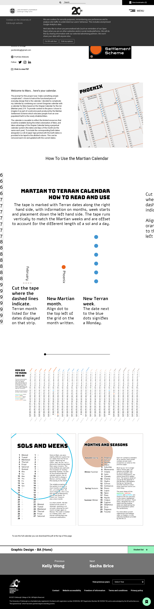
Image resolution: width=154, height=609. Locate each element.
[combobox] (128, 582)
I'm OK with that (51, 41)
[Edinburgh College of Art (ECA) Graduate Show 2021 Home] (23, 11)
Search (60, 2)
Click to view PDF (21, 69)
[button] (137, 10)
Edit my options (67, 41)
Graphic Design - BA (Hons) (31, 550)
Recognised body (15, 603)
